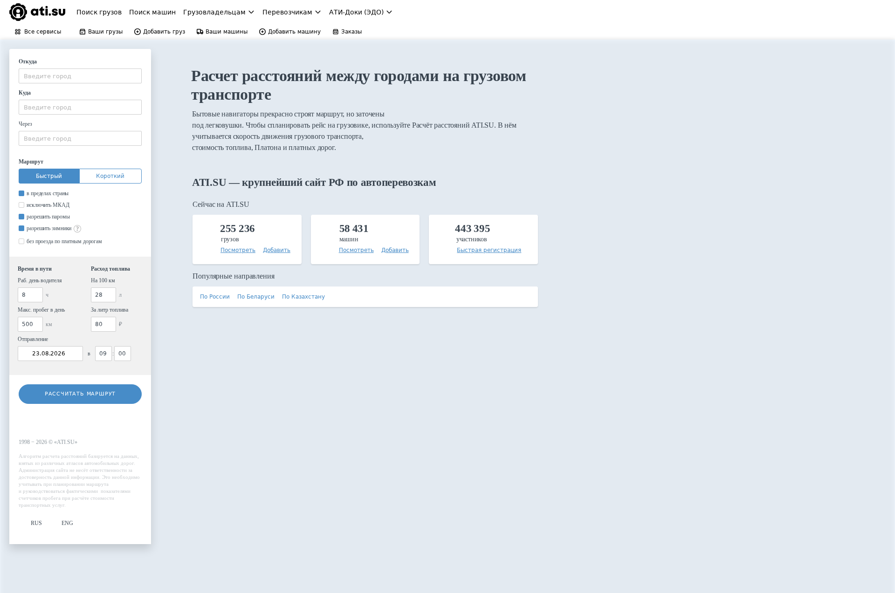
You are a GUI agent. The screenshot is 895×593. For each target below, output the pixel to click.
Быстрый (49, 176)
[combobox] (80, 75)
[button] (30, 523)
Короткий (110, 176)
